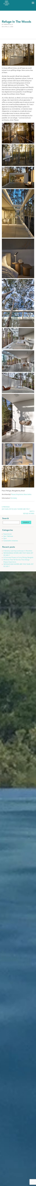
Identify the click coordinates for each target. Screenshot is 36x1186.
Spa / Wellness (8, 536)
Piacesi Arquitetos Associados (21, 494)
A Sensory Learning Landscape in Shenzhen (17, 551)
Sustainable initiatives (10, 541)
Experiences (7, 534)
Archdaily (14, 498)
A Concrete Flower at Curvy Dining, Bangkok (18, 557)
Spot (5, 538)
